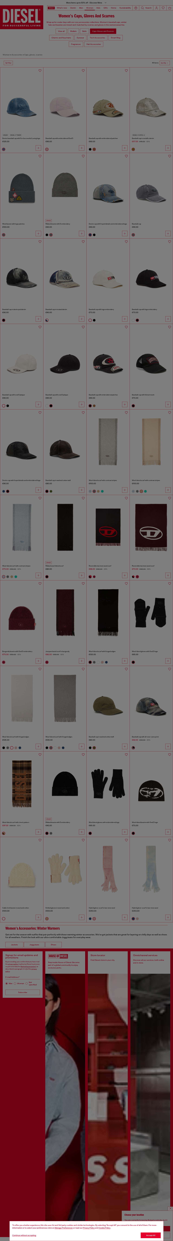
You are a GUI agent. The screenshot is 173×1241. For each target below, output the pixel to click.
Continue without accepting (24, 1235)
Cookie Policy (104, 1228)
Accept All (150, 1235)
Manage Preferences (64, 1228)
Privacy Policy (89, 1228)
